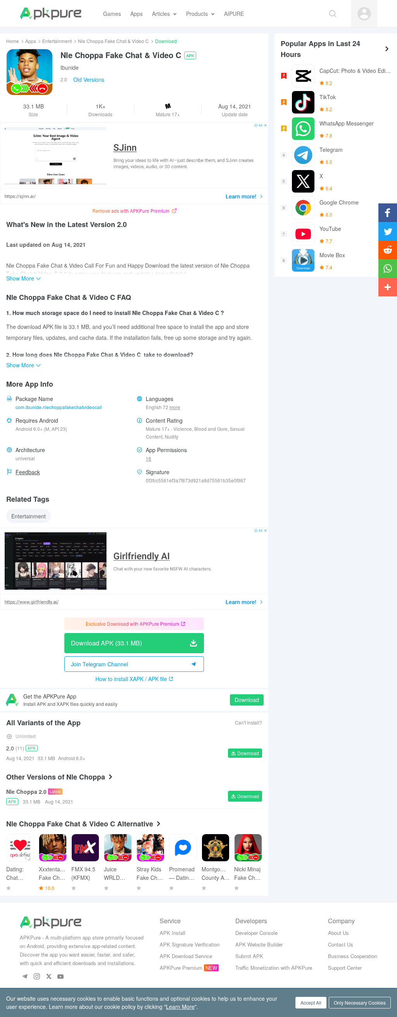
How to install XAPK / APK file (131, 679)
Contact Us (340, 944)
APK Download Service (186, 956)
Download (247, 700)
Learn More (180, 1006)
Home (12, 41)
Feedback (28, 472)
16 (148, 458)
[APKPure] (50, 13)
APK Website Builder (259, 944)
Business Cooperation (352, 956)
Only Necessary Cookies (360, 1002)
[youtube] (61, 977)
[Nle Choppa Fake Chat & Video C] (29, 72)
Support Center (345, 967)
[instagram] (36, 977)
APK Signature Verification (189, 944)
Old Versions (88, 79)
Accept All (310, 1002)
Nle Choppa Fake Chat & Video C (113, 41)
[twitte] (49, 977)
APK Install (172, 932)
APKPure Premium (181, 967)
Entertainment (57, 41)
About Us (338, 932)
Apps (30, 41)
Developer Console (256, 932)
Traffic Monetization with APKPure (273, 967)
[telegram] (24, 977)
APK (190, 55)
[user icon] (364, 14)
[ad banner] (134, 163)
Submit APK (249, 956)
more (174, 407)
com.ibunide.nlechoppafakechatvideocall (59, 407)
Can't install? (248, 722)
